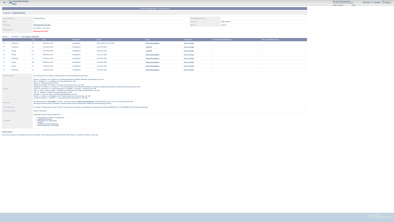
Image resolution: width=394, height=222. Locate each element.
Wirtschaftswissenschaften (42, 25)
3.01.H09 (149, 51)
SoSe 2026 (366, 2)
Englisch (387, 2)
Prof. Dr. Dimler (189, 43)
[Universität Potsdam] (9, 4)
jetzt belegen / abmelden (30, 36)
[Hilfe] (372, 3)
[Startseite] (4, 3)
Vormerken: (15, 36)
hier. (353, 5)
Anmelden (377, 2)
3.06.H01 (149, 47)
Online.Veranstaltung (152, 43)
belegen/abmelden (18, 13)
